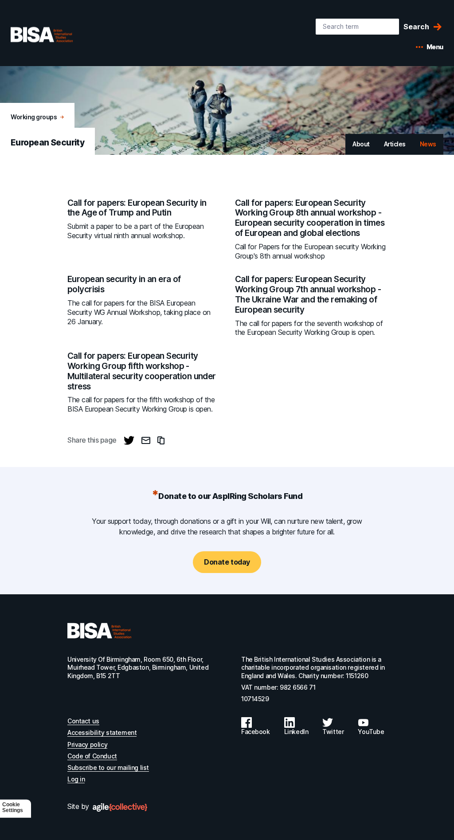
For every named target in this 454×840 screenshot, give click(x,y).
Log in (76, 779)
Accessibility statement (102, 732)
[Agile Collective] (120, 807)
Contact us (83, 721)
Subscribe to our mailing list (108, 767)
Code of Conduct (92, 756)
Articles (395, 144)
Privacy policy (87, 744)
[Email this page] (145, 440)
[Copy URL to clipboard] (160, 440)
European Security (47, 142)
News (428, 144)
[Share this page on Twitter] (129, 440)
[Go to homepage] (99, 631)
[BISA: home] (55, 35)
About (361, 144)
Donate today (227, 561)
